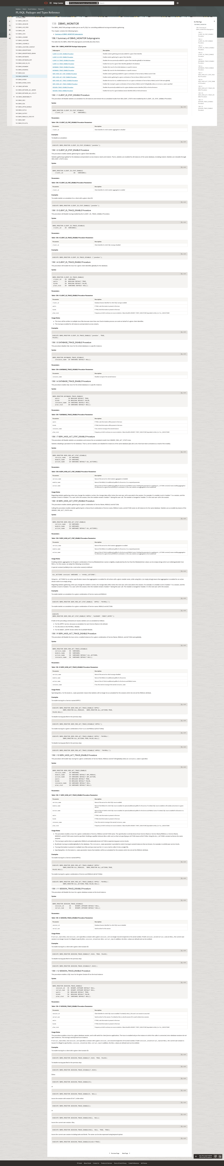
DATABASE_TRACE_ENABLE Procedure (63, 70)
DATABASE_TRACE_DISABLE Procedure (63, 67)
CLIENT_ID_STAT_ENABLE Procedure (63, 57)
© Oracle (79, 1163)
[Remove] (97, 3)
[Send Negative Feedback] (215, 1156)
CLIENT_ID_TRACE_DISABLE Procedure (63, 60)
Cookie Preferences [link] (134, 1163)
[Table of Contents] (9, 21)
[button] (50, 3)
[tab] (116, 107)
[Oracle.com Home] (46, 3)
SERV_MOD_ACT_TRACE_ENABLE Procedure (65, 84)
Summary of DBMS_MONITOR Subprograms (69, 34)
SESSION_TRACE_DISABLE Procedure (63, 87)
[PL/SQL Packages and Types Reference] (9, 30)
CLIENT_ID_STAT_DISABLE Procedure (63, 54)
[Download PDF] (9, 34)
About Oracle (87, 1163)
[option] (204, 24)
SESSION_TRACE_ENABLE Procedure (63, 90)
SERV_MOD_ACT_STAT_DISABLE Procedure (65, 74)
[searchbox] (136, 3)
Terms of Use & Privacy (120, 1163)
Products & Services (106, 1163)
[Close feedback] (196, 1156)
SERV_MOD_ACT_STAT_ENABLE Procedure (64, 77)
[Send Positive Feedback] (220, 1156)
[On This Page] (214, 21)
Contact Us (96, 1163)
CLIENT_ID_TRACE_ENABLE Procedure (63, 64)
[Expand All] (9, 25)
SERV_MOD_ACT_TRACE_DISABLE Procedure (65, 80)
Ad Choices (144, 1163)
